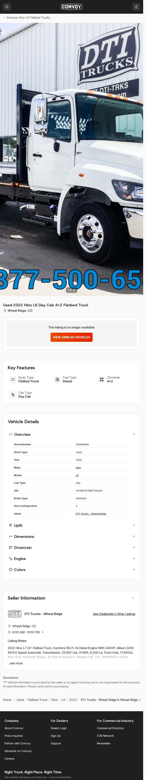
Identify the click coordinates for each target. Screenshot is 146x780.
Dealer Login (59, 728)
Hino (78, 467)
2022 (73, 700)
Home (7, 700)
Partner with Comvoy (18, 743)
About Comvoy (14, 728)
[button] (132, 159)
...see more (15, 663)
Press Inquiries (14, 735)
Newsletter (103, 743)
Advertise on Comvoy (18, 751)
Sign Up (56, 735)
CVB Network (105, 735)
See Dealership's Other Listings (114, 614)
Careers (10, 758)
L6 (77, 475)
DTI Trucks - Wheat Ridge (91, 513)
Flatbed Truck (28, 381)
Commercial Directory (110, 728)
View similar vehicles (71, 337)
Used (20, 700)
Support (56, 743)
